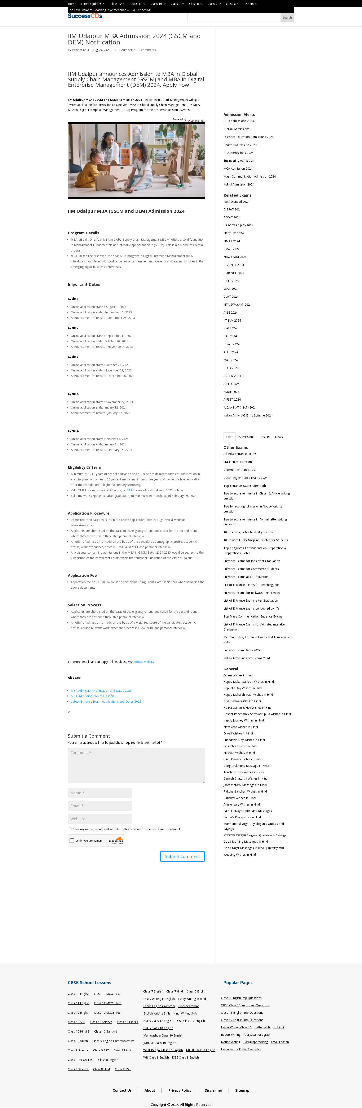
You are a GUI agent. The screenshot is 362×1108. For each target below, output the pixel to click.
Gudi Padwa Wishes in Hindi (242, 701)
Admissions (246, 437)
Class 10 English (78, 1013)
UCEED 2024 (232, 376)
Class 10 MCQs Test (108, 1013)
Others (249, 4)
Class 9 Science (78, 1050)
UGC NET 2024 (234, 265)
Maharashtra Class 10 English (163, 1035)
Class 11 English (78, 1003)
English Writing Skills (156, 1013)
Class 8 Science (78, 1069)
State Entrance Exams (238, 462)
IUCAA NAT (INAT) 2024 (240, 407)
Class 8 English (108, 1060)
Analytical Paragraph (257, 1035)
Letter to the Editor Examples (241, 1049)
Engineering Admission (239, 160)
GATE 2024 (231, 281)
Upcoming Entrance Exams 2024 (246, 478)
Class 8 (194, 4)
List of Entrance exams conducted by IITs (252, 608)
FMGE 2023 (231, 392)
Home (72, 4)
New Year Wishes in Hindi (241, 727)
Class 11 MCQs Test (108, 1003)
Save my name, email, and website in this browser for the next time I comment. (127, 829)
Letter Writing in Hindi (269, 1027)
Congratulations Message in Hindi (246, 766)
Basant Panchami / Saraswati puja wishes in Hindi (257, 714)
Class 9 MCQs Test (81, 1060)
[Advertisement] (259, 72)
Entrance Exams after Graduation (246, 577)
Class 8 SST (123, 1069)
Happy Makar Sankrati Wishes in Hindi (249, 682)
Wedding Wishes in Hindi (240, 854)
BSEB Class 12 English (158, 1021)
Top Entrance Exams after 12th (245, 486)
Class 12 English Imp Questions (242, 1020)
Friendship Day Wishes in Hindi (244, 740)
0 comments (147, 50)
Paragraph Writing (255, 1042)
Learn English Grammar (159, 1006)
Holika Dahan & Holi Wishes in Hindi (248, 708)
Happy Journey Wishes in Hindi (244, 720)
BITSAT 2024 (232, 209)
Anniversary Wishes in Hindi (242, 804)
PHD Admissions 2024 (239, 121)
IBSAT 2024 (232, 344)
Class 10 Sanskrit (105, 1031)
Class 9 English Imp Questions (241, 998)
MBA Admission (124, 50)
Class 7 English (153, 991)
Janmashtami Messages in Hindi (245, 785)
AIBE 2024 (231, 312)
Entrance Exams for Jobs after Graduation (252, 561)
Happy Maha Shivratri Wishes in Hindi (249, 695)
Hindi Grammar (188, 1006)
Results (265, 437)
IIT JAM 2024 (233, 320)
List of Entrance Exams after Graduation (251, 600)
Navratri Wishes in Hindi (240, 753)
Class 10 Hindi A (127, 1022)
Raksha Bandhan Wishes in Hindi (246, 791)
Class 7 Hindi (175, 991)
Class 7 (212, 4)
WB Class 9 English (156, 1057)
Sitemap (242, 1090)
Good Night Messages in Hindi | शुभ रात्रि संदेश (254, 848)
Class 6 (231, 4)
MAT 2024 (231, 360)
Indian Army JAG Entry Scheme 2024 (248, 415)
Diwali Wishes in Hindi (238, 733)
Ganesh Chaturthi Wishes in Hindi (246, 778)
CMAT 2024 (231, 249)
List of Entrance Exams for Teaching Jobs (251, 585)
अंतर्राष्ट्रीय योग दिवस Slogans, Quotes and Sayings (255, 835)
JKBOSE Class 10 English (159, 1043)
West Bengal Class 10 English (163, 1050)
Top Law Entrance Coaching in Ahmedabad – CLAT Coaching (109, 10)
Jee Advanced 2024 (236, 202)
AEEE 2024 (231, 352)
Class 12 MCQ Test (107, 994)
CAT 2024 (231, 336)
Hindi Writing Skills (185, 1013)
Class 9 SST (101, 1050)
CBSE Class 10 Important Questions (245, 1005)
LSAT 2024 (231, 289)
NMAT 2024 (232, 241)
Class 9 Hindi (122, 1050)
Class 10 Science (101, 1022)
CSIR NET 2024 (234, 273)
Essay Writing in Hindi (192, 999)
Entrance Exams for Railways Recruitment (252, 593)
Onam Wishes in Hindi (238, 675)
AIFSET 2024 (232, 399)
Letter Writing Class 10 (236, 1027)
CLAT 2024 (231, 296)
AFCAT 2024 (232, 217)
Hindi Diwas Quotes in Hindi (243, 759)
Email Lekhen (280, 1042)
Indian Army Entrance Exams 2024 (247, 658)
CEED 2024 (231, 368)
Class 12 (116, 4)
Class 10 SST (76, 1022)
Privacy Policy (179, 1090)
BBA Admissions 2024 (238, 153)
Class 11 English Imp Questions (242, 1013)
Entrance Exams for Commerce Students (251, 569)
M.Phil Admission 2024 (239, 184)
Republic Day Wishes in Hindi (243, 688)
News (279, 437)
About (150, 1090)
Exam (229, 437)
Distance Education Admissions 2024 (249, 137)
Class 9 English (78, 1041)
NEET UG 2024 (234, 233)
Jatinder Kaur (80, 50)
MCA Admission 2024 (238, 168)
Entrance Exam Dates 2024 (242, 650)
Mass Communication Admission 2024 (250, 176)
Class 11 (136, 4)
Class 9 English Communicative (113, 1041)
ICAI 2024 (230, 328)
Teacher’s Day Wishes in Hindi (244, 772)
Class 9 (175, 4)
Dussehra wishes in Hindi (240, 746)
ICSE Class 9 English (185, 1057)
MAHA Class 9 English (200, 1050)
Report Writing (230, 1035)
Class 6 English (197, 991)
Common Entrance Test (240, 470)
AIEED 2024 (232, 384)
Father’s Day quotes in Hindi (242, 817)
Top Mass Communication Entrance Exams (253, 616)
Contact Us (122, 1090)
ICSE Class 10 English (190, 1021)
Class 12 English (78, 994)
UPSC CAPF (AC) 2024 (238, 225)
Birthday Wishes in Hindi (240, 798)
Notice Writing (230, 1042)
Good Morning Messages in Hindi (246, 841)
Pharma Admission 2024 (240, 145)
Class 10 (156, 4)
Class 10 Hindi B (79, 1031)
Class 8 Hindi (101, 1069)
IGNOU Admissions (237, 129)
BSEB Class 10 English (158, 1028)
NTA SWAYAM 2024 (237, 304)
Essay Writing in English (159, 999)
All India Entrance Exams (240, 454)
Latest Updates (91, 4)
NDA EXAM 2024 (235, 257)
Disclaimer (213, 1090)
